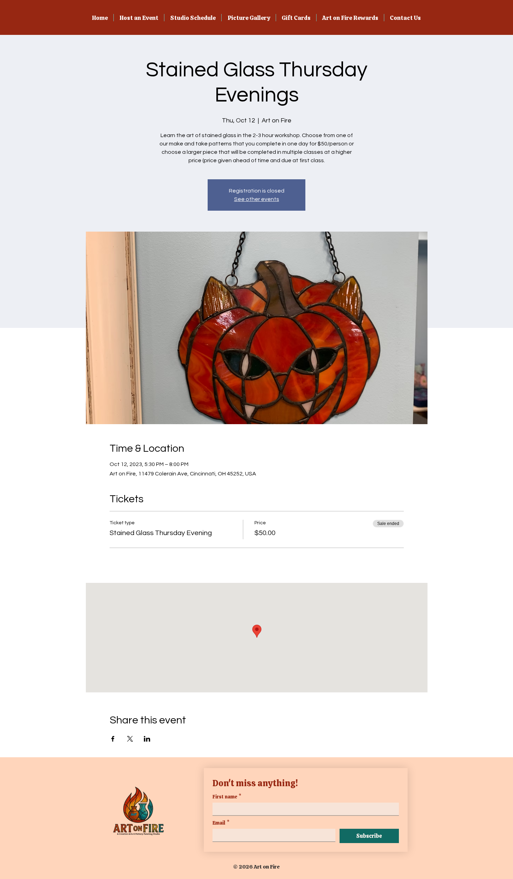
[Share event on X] (130, 739)
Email (221, 823)
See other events (256, 199)
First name (227, 797)
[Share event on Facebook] (113, 739)
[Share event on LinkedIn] (147, 739)
